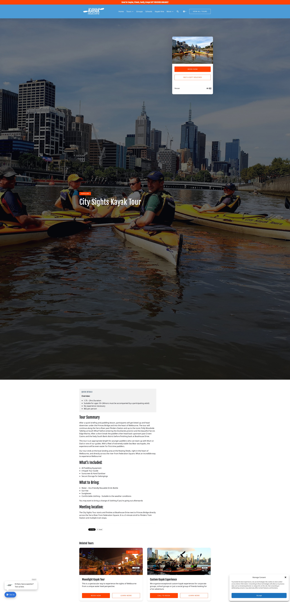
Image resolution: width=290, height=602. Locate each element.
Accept (259, 595)
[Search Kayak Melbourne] (177, 11)
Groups (139, 11)
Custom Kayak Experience (163, 579)
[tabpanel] (192, 50)
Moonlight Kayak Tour (93, 579)
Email (100, 529)
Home (121, 11)
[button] (285, 577)
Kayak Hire (159, 11)
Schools (148, 11)
